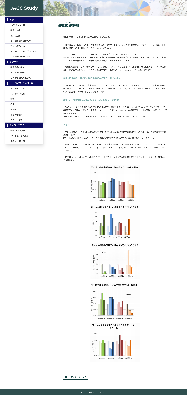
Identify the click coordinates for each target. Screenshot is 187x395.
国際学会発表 (16, 114)
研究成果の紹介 (17, 67)
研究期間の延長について (21, 40)
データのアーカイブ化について (24, 51)
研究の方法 (15, 35)
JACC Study (24, 8)
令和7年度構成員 (17, 130)
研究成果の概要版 (18, 72)
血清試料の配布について (21, 56)
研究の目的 (15, 30)
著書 (12, 104)
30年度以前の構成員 (19, 135)
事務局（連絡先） (18, 141)
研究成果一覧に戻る (77, 377)
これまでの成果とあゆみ (21, 77)
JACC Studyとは (17, 25)
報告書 (13, 109)
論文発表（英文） (18, 88)
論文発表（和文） (18, 93)
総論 (12, 98)
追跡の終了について (19, 46)
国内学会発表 (16, 119)
